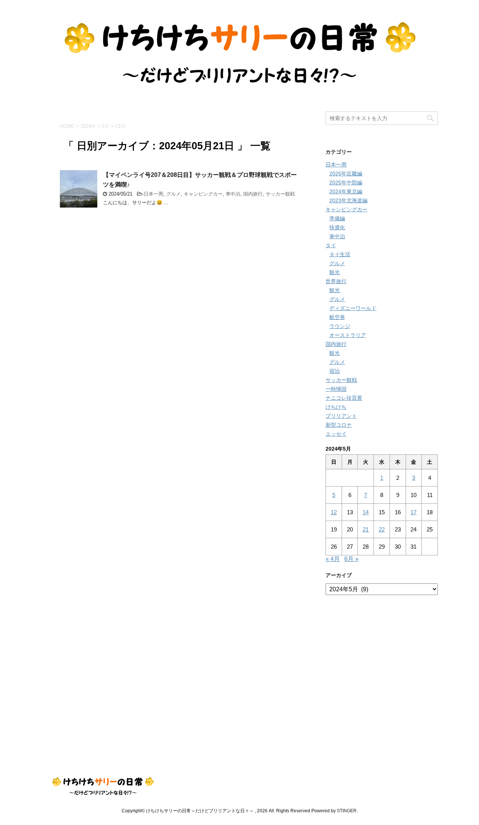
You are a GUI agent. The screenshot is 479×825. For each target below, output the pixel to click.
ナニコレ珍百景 (344, 398)
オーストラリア (347, 335)
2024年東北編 (345, 191)
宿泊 (334, 371)
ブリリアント (341, 416)
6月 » (351, 559)
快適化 (337, 227)
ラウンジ (339, 326)
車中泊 (233, 194)
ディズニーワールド (352, 308)
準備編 (337, 218)
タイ (331, 245)
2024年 (88, 126)
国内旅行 (253, 194)
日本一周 (153, 194)
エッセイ (336, 434)
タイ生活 (339, 254)
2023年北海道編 (348, 200)
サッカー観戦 (280, 194)
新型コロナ (339, 425)
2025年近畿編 (345, 174)
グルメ (173, 194)
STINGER (347, 810)
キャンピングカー (203, 194)
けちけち (336, 407)
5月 (105, 126)
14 (366, 512)
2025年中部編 (345, 182)
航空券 (337, 317)
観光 (334, 272)
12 (334, 512)
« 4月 (333, 559)
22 (382, 529)
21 (366, 529)
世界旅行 (336, 281)
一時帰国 (336, 389)
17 (414, 512)
